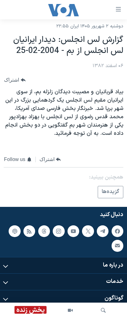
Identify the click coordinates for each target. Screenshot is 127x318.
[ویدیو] (70, 310)
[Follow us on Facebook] (117, 231)
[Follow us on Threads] (44, 231)
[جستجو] (103, 310)
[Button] (15, 80)
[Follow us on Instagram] (58, 231)
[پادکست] (14, 231)
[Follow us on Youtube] (73, 231)
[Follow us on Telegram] (103, 231)
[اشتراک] (117, 246)
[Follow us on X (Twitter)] (88, 231)
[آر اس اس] (29, 231)
